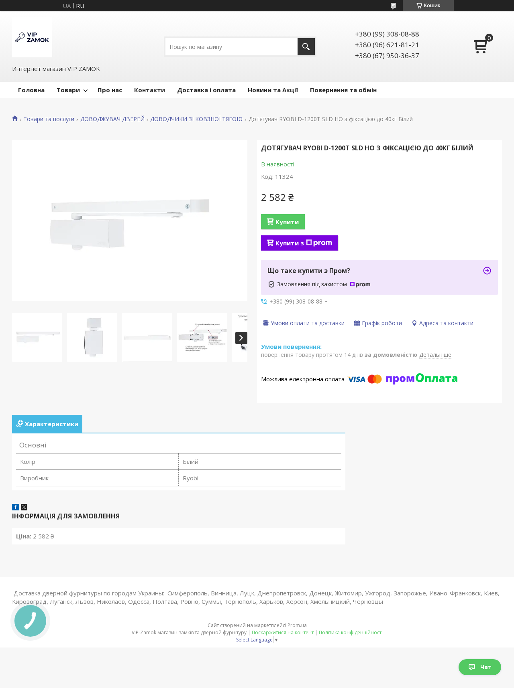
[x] (24, 508)
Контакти (149, 90)
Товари (68, 90)
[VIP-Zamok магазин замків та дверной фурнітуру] (32, 37)
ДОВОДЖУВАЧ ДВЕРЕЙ (112, 119)
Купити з (289, 243)
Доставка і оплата (206, 90)
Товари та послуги (48, 119)
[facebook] (15, 508)
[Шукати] (306, 46)
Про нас (110, 90)
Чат (486, 667)
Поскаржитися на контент (283, 632)
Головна (31, 90)
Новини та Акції (273, 90)
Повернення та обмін (343, 90)
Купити (287, 222)
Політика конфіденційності (351, 632)
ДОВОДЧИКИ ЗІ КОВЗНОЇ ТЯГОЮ (196, 119)
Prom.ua (297, 625)
